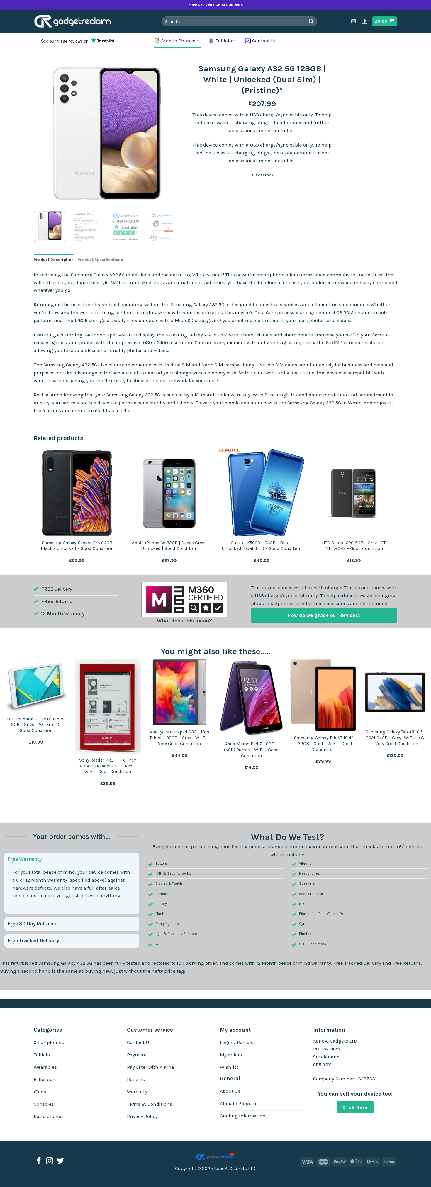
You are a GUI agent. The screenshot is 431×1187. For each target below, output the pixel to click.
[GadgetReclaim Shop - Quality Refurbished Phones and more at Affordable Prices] (76, 21)
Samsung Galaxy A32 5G (65, 963)
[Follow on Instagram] (49, 1161)
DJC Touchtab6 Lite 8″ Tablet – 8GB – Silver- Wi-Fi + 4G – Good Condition (36, 724)
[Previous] (44, 133)
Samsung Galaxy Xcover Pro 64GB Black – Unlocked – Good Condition (77, 545)
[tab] (54, 260)
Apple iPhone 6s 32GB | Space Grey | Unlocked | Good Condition (169, 545)
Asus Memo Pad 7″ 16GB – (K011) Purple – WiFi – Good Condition (251, 749)
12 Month (52, 614)
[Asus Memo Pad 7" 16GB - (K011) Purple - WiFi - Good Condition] (251, 698)
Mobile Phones (178, 40)
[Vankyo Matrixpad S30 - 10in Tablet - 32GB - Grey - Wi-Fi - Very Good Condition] (180, 692)
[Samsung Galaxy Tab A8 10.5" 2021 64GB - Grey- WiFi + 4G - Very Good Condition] (395, 692)
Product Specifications (100, 259)
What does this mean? (184, 621)
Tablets (224, 40)
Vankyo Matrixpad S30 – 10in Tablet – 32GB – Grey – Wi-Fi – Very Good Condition (180, 737)
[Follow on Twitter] (60, 1161)
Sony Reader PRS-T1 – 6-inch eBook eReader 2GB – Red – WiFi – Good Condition (108, 765)
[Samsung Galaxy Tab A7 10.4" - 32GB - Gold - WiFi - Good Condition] (323, 695)
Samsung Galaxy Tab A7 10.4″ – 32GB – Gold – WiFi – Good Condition (323, 743)
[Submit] (311, 21)
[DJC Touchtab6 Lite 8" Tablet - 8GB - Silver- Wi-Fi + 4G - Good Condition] (36, 685)
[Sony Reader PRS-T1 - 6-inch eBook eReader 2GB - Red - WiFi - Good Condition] (108, 706)
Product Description (54, 259)
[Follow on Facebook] (39, 1161)
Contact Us (264, 40)
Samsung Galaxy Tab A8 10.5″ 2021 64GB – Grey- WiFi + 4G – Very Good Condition (395, 737)
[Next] (169, 133)
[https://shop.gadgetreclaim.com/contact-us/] (354, 21)
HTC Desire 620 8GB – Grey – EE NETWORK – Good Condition (354, 545)
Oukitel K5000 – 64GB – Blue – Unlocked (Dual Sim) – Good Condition (261, 545)
